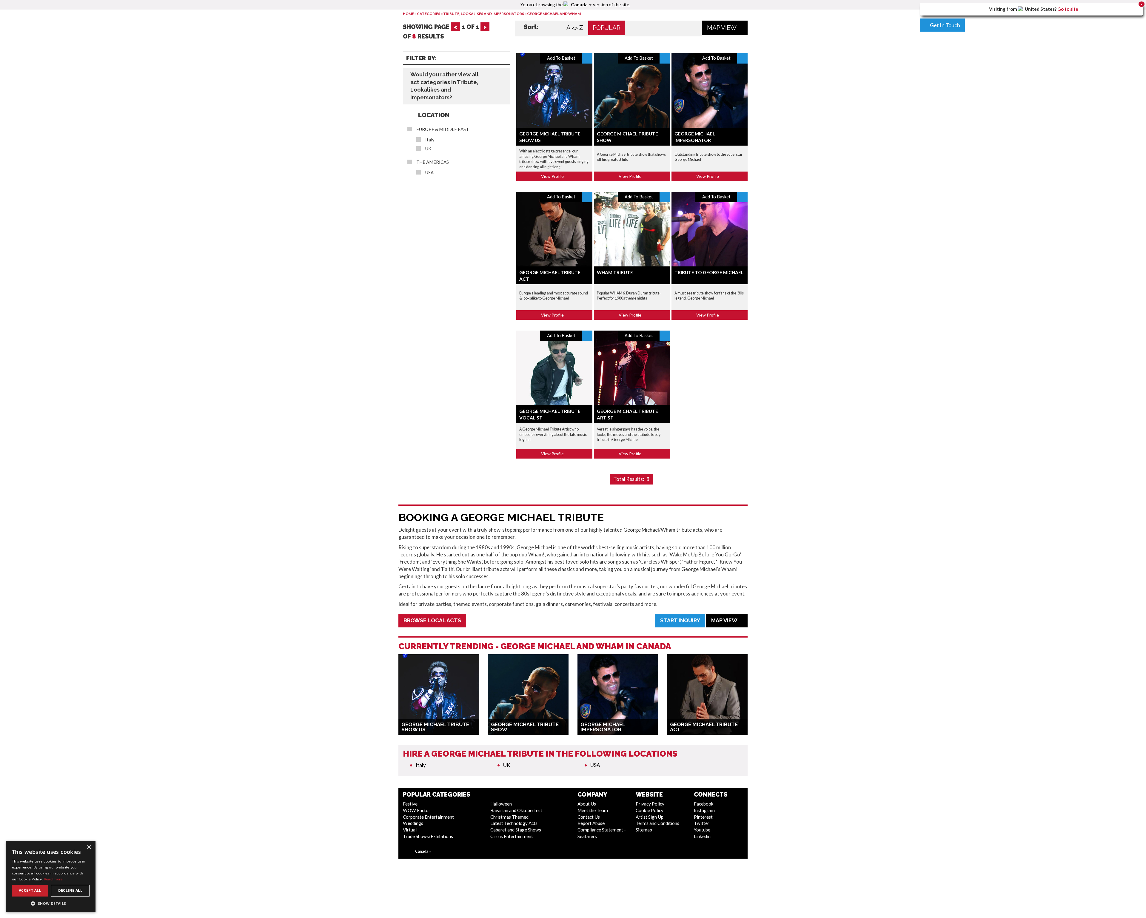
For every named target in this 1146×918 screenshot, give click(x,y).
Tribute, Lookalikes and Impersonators (483, 13)
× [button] (89, 847)
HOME (408, 13)
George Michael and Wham (554, 13)
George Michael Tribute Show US (435, 727)
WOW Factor (416, 810)
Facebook (704, 803)
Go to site (1067, 9)
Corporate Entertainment (428, 817)
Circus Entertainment (511, 836)
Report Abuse (591, 823)
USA (429, 172)
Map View (722, 27)
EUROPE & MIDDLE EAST (442, 129)
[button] (51, 903)
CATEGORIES (428, 13)
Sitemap (644, 829)
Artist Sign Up (649, 817)
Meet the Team (592, 810)
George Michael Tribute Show (525, 727)
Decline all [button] (70, 890)
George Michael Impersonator (602, 727)
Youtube (702, 829)
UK (428, 148)
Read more (53, 879)
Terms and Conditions (657, 823)
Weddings (413, 823)
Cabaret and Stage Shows (515, 829)
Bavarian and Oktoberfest (516, 810)
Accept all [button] (30, 890)
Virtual (410, 829)
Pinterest (703, 817)
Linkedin (702, 836)
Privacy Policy (650, 803)
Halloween (501, 803)
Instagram (704, 810)
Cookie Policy (649, 810)
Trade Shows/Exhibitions (428, 836)
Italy (430, 139)
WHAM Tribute (615, 272)
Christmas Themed (509, 817)
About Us (586, 803)
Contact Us (588, 817)
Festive (410, 803)
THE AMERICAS (432, 162)
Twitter (701, 823)
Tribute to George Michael (708, 272)
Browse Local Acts (432, 620)
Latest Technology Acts (513, 823)
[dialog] (51, 876)
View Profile (553, 176)
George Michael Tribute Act (704, 727)
